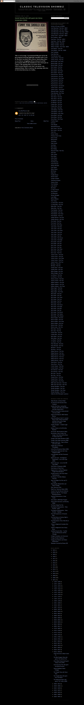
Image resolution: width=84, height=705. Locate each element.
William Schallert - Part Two (57, 44)
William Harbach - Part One (57, 282)
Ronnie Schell (54, 176)
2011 (54, 571)
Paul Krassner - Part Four (57, 80)
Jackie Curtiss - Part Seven (57, 89)
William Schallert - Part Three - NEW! (60, 46)
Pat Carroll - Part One (56, 221)
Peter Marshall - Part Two (57, 345)
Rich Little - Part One (56, 329)
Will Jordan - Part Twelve (57, 314)
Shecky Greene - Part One (57, 278)
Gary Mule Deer (54, 54)
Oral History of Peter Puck (57, 468)
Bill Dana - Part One (56, 264)
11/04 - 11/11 (57, 598)
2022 (54, 550)
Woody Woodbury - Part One (58, 386)
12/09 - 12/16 (57, 588)
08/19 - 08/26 (57, 622)
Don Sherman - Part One (57, 369)
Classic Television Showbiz (42, 6)
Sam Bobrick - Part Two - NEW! (58, 50)
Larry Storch (54, 186)
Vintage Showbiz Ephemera (57, 538)
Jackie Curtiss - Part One (57, 254)
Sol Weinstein (54, 193)
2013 (54, 567)
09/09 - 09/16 (57, 615)
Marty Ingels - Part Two (56, 290)
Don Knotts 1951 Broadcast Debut (59, 431)
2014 (54, 565)
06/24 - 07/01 (57, 639)
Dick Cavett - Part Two (56, 130)
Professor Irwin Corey (56, 135)
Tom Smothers (54, 184)
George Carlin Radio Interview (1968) (59, 440)
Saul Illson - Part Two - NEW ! (58, 41)
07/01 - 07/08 (57, 637)
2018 (54, 556)
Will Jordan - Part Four (56, 299)
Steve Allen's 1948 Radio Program (59, 499)
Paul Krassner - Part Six (57, 83)
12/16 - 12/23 (57, 586)
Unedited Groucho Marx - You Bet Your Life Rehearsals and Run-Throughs (59, 532)
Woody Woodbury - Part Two (58, 388)
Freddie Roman (54, 174)
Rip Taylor (53, 187)
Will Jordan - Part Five (56, 301)
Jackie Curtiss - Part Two (57, 256)
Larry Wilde (53, 197)
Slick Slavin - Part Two (56, 98)
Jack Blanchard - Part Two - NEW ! (59, 30)
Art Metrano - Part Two (56, 102)
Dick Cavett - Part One (56, 128)
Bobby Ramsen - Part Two (57, 353)
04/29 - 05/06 (57, 686)
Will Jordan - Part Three (56, 297)
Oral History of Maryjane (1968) (58, 466)
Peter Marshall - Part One (57, 343)
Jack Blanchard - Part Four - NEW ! (59, 33)
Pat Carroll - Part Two (56, 223)
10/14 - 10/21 (57, 605)
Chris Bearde (54, 124)
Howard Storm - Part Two (57, 379)
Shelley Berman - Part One (57, 217)
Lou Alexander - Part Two (57, 204)
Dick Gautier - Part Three (57, 70)
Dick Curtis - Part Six (56, 95)
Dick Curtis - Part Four (56, 251)
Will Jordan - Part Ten (56, 310)
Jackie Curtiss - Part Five (57, 260)
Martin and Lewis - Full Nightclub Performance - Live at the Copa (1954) (59, 459)
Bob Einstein (54, 139)
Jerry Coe (53, 132)
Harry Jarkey (54, 154)
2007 (54, 579)
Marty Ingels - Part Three (57, 291)
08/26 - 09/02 (57, 620)
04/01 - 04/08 (57, 694)
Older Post (46, 121)
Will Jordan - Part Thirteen (57, 316)
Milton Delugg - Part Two (57, 273)
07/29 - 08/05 (57, 628)
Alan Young (53, 200)
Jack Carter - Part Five (56, 234)
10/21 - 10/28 (57, 603)
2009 (54, 575)
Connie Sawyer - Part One (57, 366)
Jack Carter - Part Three (57, 230)
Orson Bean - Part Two (56, 117)
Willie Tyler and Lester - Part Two (59, 384)
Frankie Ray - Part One (56, 104)
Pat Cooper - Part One (56, 241)
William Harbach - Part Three (58, 286)
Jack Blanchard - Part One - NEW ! (59, 28)
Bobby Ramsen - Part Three (57, 355)
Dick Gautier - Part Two (56, 69)
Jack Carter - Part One (56, 226)
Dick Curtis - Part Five (56, 252)
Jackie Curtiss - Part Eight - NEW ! (59, 35)
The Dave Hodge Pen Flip (57, 505)
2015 (54, 562)
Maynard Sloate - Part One (57, 91)
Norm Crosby (54, 137)
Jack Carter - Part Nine (56, 108)
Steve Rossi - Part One (56, 362)
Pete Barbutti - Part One (57, 210)
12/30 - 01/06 (57, 581)
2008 (54, 577)
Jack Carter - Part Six (56, 236)
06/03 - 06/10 (57, 645)
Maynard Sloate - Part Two (57, 150)
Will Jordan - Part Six (56, 303)
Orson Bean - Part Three (57, 119)
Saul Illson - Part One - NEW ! (58, 39)
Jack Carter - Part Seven (57, 238)
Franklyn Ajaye (54, 121)
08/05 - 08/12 (57, 626)
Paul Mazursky (54, 161)
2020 (54, 552)
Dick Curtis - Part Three (56, 249)
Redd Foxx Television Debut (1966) (59, 489)
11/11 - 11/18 (57, 596)
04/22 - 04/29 (57, 688)
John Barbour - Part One (57, 109)
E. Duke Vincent (55, 189)
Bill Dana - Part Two (55, 265)
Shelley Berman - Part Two (57, 219)
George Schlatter (55, 178)
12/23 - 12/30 (57, 583)
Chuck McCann (54, 163)
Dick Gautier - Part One (56, 67)
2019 (54, 554)
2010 (54, 573)
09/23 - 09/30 (57, 611)
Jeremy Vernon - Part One (57, 57)
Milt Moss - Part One (56, 347)
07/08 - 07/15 (57, 634)
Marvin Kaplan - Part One (57, 317)
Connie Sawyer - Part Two (57, 368)
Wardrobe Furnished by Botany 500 (59, 543)
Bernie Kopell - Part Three (57, 61)
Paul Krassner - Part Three (57, 78)
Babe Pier (53, 173)
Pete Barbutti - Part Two (56, 212)
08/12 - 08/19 (57, 624)
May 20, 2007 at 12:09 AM (26, 115)
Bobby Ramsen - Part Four (57, 356)
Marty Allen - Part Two (56, 208)
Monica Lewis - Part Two (57, 327)
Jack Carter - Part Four (56, 232)
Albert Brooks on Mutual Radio (58, 400)
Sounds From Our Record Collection (59, 491)
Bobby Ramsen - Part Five (57, 358)
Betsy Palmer (54, 169)
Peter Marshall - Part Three (57, 93)
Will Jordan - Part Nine (56, 308)
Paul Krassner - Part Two (57, 76)
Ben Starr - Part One (56, 373)
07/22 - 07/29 (57, 630)
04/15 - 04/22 (57, 690)
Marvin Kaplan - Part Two (57, 319)
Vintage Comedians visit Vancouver (59, 536)
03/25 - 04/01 (57, 696)
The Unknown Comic (56, 56)
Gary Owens (54, 167)
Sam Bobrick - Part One (56, 48)
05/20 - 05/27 (57, 649)
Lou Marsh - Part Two (56, 342)
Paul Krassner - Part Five (57, 82)
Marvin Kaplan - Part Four (57, 323)
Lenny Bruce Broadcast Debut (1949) (60, 449)
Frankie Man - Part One (56, 332)
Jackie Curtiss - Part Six (57, 87)
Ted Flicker (53, 141)
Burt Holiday (54, 148)
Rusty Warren (54, 191)
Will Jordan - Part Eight (56, 306)
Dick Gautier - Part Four (56, 72)
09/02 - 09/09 (57, 617)
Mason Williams (55, 199)
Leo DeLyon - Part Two (56, 277)
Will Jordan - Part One (56, 293)
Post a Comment (19, 118)
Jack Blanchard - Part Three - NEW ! (59, 31)
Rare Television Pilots (56, 487)
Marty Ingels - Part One (56, 288)
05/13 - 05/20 (57, 651)
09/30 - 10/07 (57, 609)
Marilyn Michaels (55, 165)
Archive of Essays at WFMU (58, 26)
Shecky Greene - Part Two (57, 280)
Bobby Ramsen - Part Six (57, 360)
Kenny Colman (54, 134)
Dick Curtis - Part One (56, 245)
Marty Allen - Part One (56, 206)
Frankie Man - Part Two (56, 334)
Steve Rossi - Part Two (56, 364)
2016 (54, 560)
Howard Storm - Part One (57, 377)
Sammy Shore (54, 182)
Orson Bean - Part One (56, 115)
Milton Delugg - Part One (57, 271)
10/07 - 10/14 (57, 607)
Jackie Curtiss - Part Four (57, 262)
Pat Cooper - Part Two (56, 243)
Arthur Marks (54, 158)
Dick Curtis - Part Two (56, 247)
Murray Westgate (55, 195)
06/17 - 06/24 (57, 641)
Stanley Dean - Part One (57, 267)
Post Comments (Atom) (27, 127)
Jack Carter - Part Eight (56, 239)
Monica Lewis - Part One (57, 325)
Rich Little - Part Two (56, 330)
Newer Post (17, 121)
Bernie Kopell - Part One (57, 65)
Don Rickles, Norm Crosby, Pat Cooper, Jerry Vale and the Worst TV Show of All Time (59, 435)
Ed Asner (53, 122)
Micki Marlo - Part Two (56, 338)
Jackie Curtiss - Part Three (57, 258)
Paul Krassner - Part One (57, 74)
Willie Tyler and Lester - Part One (59, 382)
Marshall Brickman (55, 126)
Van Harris (53, 145)
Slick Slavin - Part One (56, 96)
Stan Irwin (53, 152)
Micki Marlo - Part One (56, 336)
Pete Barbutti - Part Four (57, 215)
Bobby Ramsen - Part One (57, 351)
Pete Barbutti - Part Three (57, 213)
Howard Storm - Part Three (57, 381)
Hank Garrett (54, 143)
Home (32, 121)
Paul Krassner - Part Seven (57, 85)
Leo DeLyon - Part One (56, 275)
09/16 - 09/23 (57, 613)
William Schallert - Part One (57, 43)
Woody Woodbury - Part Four (58, 392)
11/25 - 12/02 (57, 592)
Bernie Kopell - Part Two (57, 63)
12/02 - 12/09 (57, 590)
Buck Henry (54, 147)
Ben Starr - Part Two (56, 375)
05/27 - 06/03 (57, 647)
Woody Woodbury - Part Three (58, 390)
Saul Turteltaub (54, 52)
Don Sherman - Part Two (57, 371)
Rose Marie (53, 156)
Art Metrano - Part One (56, 100)
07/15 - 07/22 (57, 632)
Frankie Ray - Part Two (56, 106)
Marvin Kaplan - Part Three (57, 321)
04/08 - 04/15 (57, 692)
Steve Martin (54, 160)
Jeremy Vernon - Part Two (57, 59)
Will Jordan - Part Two (56, 295)
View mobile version (32, 123)
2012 (54, 569)
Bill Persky (53, 171)
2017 (54, 558)
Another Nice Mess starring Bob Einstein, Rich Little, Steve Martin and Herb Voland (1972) (59, 408)
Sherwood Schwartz (55, 180)
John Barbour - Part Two (57, 111)
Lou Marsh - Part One (56, 340)
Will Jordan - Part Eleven (57, 312)
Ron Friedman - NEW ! (56, 37)
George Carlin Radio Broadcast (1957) (60, 438)
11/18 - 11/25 (57, 594)
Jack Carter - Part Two (56, 228)
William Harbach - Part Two (57, 284)
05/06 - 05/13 (57, 683)
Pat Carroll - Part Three (56, 225)
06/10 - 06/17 (57, 643)
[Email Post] (34, 101)
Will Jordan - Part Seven (57, 304)
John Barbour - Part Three (57, 113)
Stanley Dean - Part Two (57, 269)
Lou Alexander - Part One (57, 202)
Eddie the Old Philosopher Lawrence (59, 394)
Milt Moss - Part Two (56, 349)
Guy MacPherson (23, 110)
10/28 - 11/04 (57, 600)
